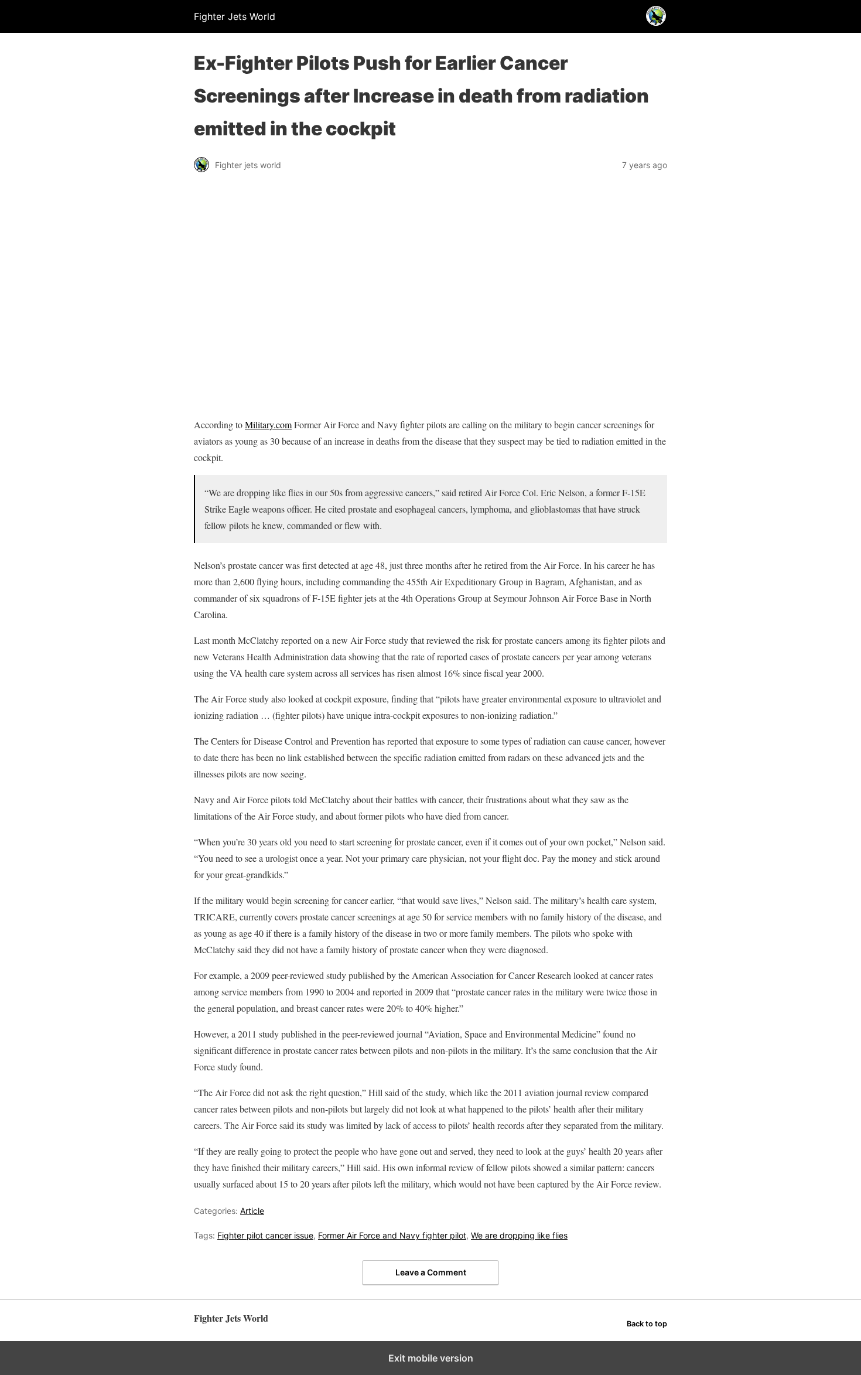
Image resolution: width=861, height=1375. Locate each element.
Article (252, 1211)
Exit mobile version (430, 1358)
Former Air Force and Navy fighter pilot (392, 1235)
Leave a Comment (430, 1272)
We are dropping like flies (519, 1235)
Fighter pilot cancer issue (265, 1235)
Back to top (647, 1323)
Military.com (268, 424)
